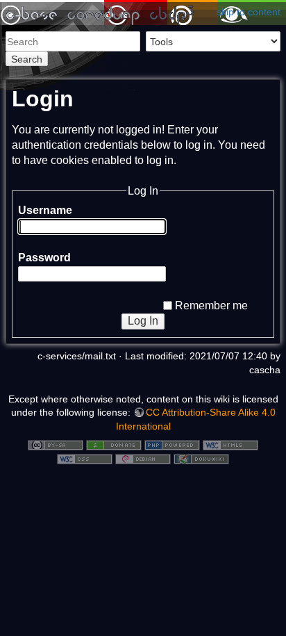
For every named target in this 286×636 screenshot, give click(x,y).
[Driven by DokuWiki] (201, 458)
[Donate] (114, 444)
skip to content (248, 11)
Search (26, 59)
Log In (143, 321)
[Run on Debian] (143, 458)
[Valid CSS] (84, 458)
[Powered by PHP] (172, 444)
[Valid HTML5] (230, 444)
